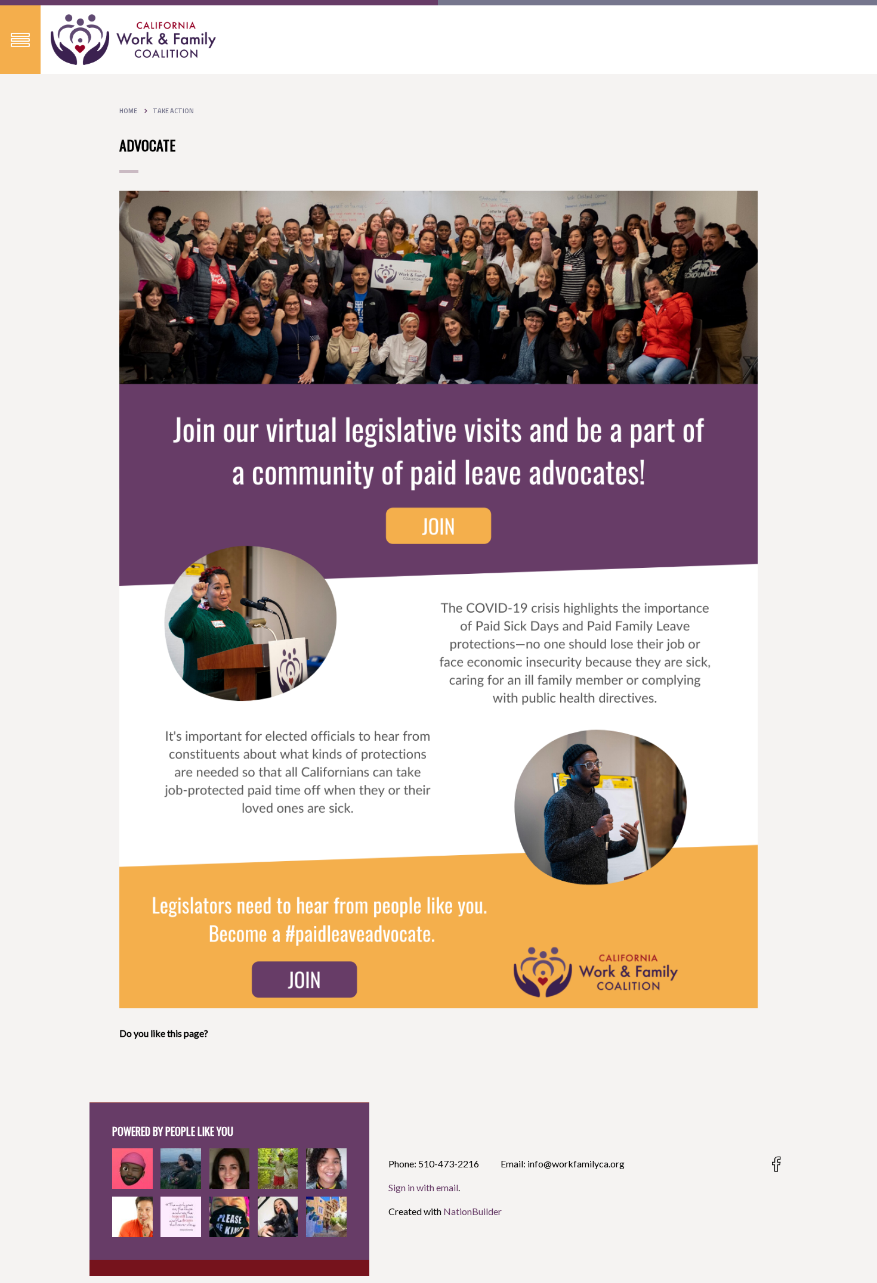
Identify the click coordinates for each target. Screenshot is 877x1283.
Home (128, 111)
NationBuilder (472, 1211)
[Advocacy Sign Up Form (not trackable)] (438, 598)
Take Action (173, 111)
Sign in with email (423, 1187)
